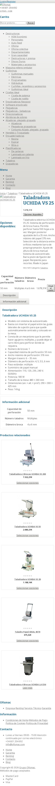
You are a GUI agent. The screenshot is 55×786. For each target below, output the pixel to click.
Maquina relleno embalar (19, 67)
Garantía (10, 178)
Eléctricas (16, 76)
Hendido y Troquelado (17, 132)
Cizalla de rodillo (19, 98)
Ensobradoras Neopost (18, 101)
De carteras (17, 151)
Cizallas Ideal (12, 92)
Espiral (14, 142)
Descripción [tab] (9, 295)
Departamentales (20, 52)
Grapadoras (12, 163)
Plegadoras (12, 107)
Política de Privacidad (37, 723)
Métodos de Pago (38, 720)
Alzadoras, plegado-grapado (21, 120)
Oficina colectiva (19, 49)
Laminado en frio (20, 157)
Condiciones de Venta (17, 720)
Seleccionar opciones (27, 482)
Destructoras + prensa (23, 58)
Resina (14, 138)
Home (9, 175)
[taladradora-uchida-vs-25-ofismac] (10, 206)
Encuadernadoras (15, 135)
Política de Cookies (15, 723)
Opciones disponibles (33, 214)
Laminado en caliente (22, 154)
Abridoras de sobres (16, 117)
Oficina (14, 45)
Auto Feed (16, 42)
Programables (18, 80)
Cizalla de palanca (20, 95)
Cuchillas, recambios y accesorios (28, 86)
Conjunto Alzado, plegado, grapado (30, 129)
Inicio (3, 193)
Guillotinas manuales (22, 73)
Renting (10, 181)
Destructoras (13, 33)
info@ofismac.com (15, 744)
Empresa (10, 708)
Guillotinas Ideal (19, 89)
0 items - (6, 11)
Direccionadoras (14, 114)
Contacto (10, 185)
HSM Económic (19, 36)
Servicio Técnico (32, 708)
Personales (17, 39)
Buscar (31, 23)
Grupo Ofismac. (27, 767)
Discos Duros (18, 61)
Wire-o (14, 145)
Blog (8, 188)
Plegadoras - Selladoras (18, 111)
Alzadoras (16, 123)
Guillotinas (11, 70)
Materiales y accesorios (23, 64)
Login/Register (8, 1)
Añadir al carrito (50, 288)
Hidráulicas (17, 83)
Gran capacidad (19, 55)
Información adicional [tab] (14, 301)
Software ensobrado (16, 104)
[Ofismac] (5, 4)
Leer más (27, 687)
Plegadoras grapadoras (23, 126)
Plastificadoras (13, 148)
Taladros (10, 160)
